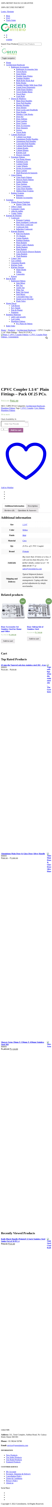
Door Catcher (21, 171)
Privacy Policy (12, 1481)
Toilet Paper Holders (24, 90)
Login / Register (7, 12)
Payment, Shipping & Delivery (18, 1474)
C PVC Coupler (26, 408)
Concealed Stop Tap (24, 297)
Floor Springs (21, 184)
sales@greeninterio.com (32, 569)
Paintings (14, 312)
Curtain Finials (22, 164)
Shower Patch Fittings (25, 180)
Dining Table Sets (23, 204)
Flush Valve (21, 301)
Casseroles (20, 274)
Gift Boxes (15, 306)
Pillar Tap (20, 290)
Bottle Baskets (22, 247)
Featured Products (13, 1462)
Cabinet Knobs (22, 148)
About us (9, 1483)
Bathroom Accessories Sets (27, 69)
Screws (19, 130)
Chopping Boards (18, 263)
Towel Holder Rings (24, 92)
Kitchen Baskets (17, 231)
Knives (14, 276)
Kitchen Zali (21, 153)
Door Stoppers (22, 128)
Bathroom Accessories (20, 67)
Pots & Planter (17, 310)
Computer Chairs (18, 209)
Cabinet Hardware (18, 135)
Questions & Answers (27, 510)
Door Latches (21, 121)
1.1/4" (24, 525)
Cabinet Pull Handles (24, 146)
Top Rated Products (14, 1460)
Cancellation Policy (14, 1476)
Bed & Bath (11, 279)
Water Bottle (21, 270)
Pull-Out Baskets (23, 234)
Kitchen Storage (17, 267)
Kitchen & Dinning (13, 216)
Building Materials (13, 315)
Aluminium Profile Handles (27, 139)
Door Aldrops (21, 119)
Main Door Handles (24, 101)
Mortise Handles (22, 105)
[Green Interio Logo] (10, 56)
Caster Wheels (22, 166)
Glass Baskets (21, 254)
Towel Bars (20, 94)
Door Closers (21, 123)
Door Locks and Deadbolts (27, 110)
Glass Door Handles (24, 189)
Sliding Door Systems (25, 191)
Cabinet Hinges (22, 150)
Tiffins (18, 272)
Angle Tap (20, 288)
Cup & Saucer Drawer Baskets (28, 252)
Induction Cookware (24, 229)
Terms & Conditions (14, 1478)
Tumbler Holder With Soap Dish (29, 85)
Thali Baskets (21, 256)
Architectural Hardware (15, 65)
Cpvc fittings (39, 408)
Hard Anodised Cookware (26, 222)
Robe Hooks (21, 83)
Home (8, 63)
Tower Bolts (21, 132)
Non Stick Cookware (24, 225)
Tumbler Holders (23, 78)
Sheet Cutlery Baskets (25, 245)
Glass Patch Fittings (24, 177)
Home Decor (11, 303)
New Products (11, 1455)
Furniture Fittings (18, 157)
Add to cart (16, 430)
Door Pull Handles (23, 103)
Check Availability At (8, 419)
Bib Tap (19, 285)
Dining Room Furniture (20, 202)
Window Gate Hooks (24, 114)
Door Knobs (21, 112)
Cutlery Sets (16, 258)
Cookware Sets (22, 227)
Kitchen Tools (16, 265)
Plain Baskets (21, 243)
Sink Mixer (20, 283)
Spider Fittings (22, 182)
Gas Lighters (16, 261)
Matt (24, 535)
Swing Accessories (23, 168)
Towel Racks (21, 72)
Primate (25, 551)
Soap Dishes (21, 74)
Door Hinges (21, 108)
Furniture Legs (22, 162)
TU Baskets (21, 236)
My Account (11, 1472)
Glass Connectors (23, 186)
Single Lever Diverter (24, 299)
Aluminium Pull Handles (26, 141)
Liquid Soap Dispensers (25, 87)
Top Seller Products (14, 1457)
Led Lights (15, 319)
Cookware (15, 218)
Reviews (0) (9, 510)
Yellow (25, 530)
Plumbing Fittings (18, 321)
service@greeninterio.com (17, 1445)
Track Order (11, 20)
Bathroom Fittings (18, 281)
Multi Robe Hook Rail (25, 81)
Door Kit (19, 117)
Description (33, 506)
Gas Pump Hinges (23, 159)
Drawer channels (23, 155)
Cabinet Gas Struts (23, 137)
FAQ (8, 18)
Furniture (9, 200)
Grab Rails (20, 96)
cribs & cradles (17, 211)
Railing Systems (17, 193)
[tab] (14, 506)
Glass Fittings (16, 175)
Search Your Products (9, 44)
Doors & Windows (18, 99)
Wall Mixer (20, 294)
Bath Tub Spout (22, 292)
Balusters (19, 195)
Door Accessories (23, 126)
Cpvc (24, 541)
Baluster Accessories (24, 198)
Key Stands (15, 308)
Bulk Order (10, 326)
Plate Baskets (21, 249)
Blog (8, 16)
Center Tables (16, 213)
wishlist (9, 40)
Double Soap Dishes (24, 76)
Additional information (14, 506)
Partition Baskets (23, 240)
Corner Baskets (22, 238)
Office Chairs (16, 207)
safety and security (18, 317)
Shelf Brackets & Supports (26, 173)
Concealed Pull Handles (25, 144)
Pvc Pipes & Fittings (24, 324)
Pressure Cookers (23, 220)
